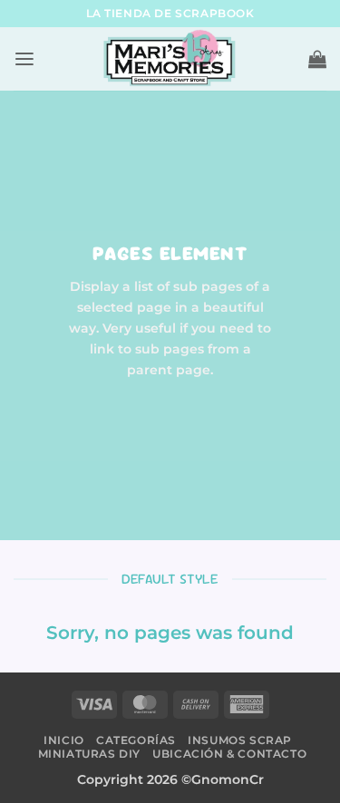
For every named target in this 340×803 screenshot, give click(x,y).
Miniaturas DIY (89, 753)
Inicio (64, 740)
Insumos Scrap (240, 740)
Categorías (136, 740)
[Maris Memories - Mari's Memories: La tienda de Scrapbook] (170, 59)
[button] (24, 59)
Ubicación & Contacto (229, 753)
